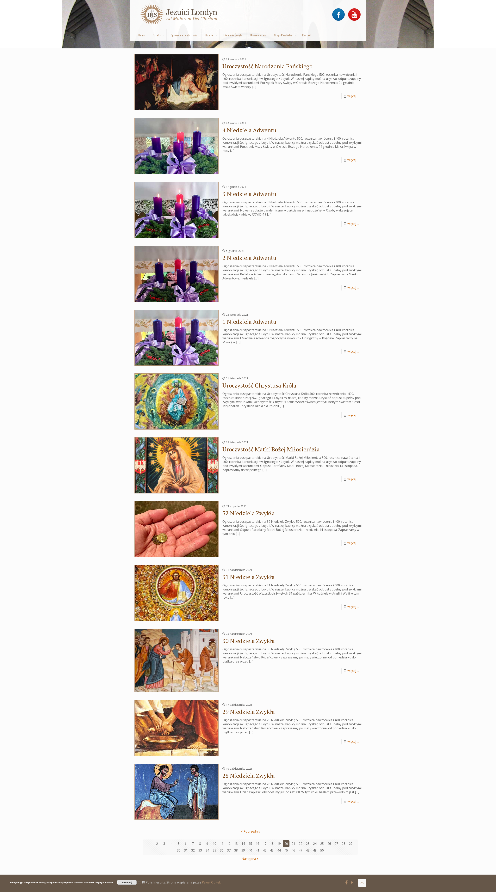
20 (286, 843)
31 (186, 850)
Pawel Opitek (211, 882)
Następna (249, 859)
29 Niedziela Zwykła (248, 712)
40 (250, 850)
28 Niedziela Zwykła (248, 775)
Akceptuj (127, 882)
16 (257, 843)
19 (279, 843)
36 (221, 850)
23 (307, 843)
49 (315, 850)
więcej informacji (104, 882)
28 (343, 843)
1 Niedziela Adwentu (249, 322)
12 (229, 843)
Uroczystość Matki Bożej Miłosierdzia (271, 449)
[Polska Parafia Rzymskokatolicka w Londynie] (179, 14)
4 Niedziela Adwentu (249, 130)
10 (214, 843)
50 (322, 850)
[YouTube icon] (352, 883)
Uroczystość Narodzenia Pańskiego (267, 66)
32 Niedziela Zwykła (248, 513)
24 (315, 843)
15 (250, 843)
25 (322, 843)
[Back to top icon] (362, 883)
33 (200, 850)
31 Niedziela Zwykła (248, 577)
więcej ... (353, 96)
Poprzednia (252, 831)
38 (236, 850)
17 (264, 843)
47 (300, 850)
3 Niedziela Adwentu (249, 194)
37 (229, 850)
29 (350, 843)
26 (329, 843)
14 (243, 843)
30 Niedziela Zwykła (248, 641)
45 (286, 850)
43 (272, 850)
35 (214, 850)
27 (336, 843)
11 (221, 843)
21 (293, 843)
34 (207, 850)
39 (243, 850)
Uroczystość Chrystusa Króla (259, 385)
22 (300, 843)
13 (236, 843)
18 (272, 843)
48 (307, 850)
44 (279, 850)
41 (257, 850)
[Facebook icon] (346, 883)
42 (264, 850)
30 (178, 850)
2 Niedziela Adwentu (249, 258)
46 (293, 850)
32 (193, 850)
